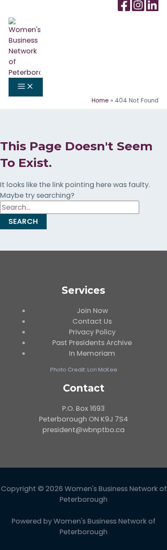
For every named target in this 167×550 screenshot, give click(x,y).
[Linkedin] (152, 5)
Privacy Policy (92, 332)
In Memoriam (92, 353)
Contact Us (92, 321)
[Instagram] (138, 5)
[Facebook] (124, 5)
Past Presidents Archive (92, 343)
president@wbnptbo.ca (83, 430)
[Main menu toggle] (26, 87)
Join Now (92, 311)
